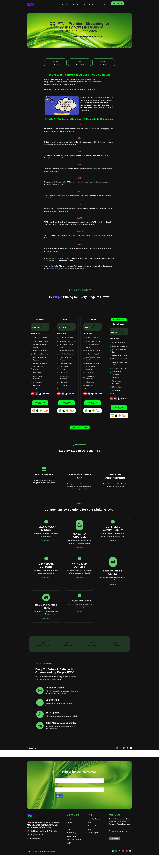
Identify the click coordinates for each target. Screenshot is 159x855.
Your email (58, 786)
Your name (58, 777)
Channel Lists (77, 5)
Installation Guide (102, 5)
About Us (60, 5)
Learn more (45, 540)
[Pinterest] (127, 748)
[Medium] (131, 748)
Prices (68, 5)
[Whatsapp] (113, 851)
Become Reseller (89, 5)
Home (53, 5)
